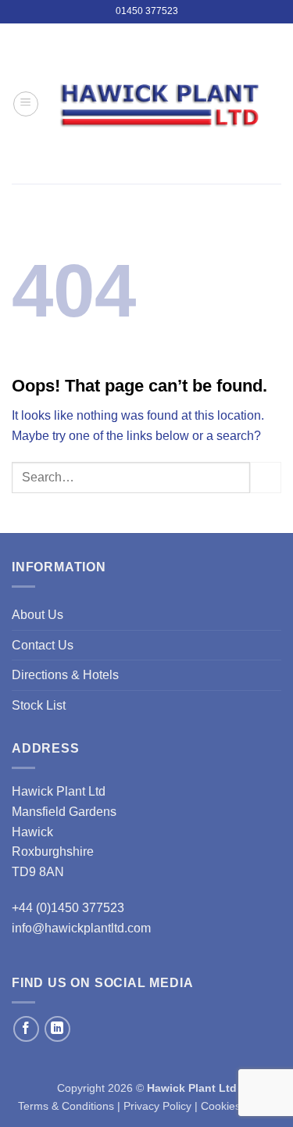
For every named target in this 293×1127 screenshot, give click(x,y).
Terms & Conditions (66, 1106)
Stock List (39, 705)
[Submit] (265, 477)
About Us (37, 614)
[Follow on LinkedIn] (57, 1029)
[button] (25, 103)
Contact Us (42, 645)
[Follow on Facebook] (26, 1029)
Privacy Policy (157, 1106)
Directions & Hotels (65, 675)
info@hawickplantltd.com (81, 928)
